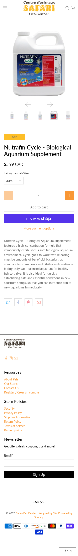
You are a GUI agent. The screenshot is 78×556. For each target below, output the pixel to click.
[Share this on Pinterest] (28, 302)
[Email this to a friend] (39, 302)
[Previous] (28, 104)
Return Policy (12, 421)
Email (8, 455)
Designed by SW (47, 513)
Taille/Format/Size (16, 173)
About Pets (11, 379)
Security (9, 408)
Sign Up (39, 474)
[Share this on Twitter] (8, 302)
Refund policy (13, 430)
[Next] (50, 104)
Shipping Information (17, 417)
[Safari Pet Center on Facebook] (6, 359)
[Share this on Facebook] (18, 302)
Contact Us (11, 388)
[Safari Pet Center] (39, 8)
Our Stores (11, 383)
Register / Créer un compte (21, 392)
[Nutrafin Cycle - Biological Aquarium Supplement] (39, 63)
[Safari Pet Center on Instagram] (11, 359)
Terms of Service (14, 426)
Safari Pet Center (26, 513)
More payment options (39, 228)
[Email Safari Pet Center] (15, 359)
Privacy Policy (13, 413)
